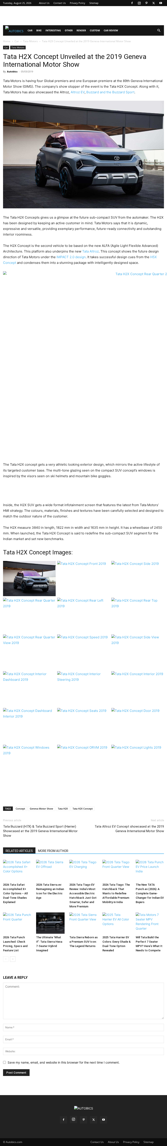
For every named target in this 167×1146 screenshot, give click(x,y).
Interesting (53, 30)
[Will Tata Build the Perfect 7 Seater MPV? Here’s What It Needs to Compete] (150, 923)
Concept (20, 808)
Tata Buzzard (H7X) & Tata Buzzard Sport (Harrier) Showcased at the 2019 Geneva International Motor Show (40, 831)
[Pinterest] (146, 3)
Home (6, 41)
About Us (44, 3)
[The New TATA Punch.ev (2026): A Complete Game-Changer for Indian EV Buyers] (150, 870)
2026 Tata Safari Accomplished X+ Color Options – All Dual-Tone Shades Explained (15, 893)
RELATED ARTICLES (19, 851)
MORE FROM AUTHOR (53, 851)
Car (30, 30)
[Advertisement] (83, 15)
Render (81, 30)
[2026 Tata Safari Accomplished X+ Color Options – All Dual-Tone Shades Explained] (17, 870)
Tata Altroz (90, 251)
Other (69, 30)
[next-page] (12, 959)
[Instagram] (139, 3)
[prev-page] (5, 959)
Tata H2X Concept (83, 808)
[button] (159, 30)
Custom (95, 30)
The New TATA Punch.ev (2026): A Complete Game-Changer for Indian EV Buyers (150, 893)
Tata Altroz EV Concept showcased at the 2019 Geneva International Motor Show (129, 829)
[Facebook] (132, 3)
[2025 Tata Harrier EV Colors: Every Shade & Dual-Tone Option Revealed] (116, 923)
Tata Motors (30, 41)
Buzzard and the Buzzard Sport (110, 92)
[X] (153, 3)
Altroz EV (78, 92)
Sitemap (94, 3)
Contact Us (59, 3)
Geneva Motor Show (41, 808)
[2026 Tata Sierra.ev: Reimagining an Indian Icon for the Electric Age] (50, 870)
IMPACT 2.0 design (71, 257)
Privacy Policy (77, 3)
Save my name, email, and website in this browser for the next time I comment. (64, 1062)
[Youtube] (160, 3)
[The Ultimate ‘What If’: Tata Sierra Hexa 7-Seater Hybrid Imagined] (50, 923)
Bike (39, 30)
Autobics (12, 71)
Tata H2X (63, 808)
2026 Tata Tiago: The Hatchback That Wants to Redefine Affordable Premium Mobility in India (116, 893)
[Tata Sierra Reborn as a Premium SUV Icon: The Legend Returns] (83, 923)
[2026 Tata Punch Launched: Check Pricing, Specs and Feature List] (17, 923)
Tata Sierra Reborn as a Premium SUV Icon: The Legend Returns (83, 942)
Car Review (111, 30)
